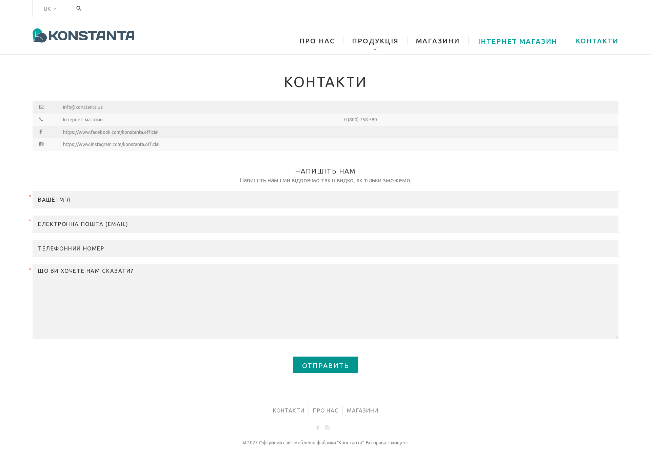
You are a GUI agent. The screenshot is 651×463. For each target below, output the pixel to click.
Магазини (362, 410)
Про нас (325, 410)
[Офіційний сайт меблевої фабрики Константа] (83, 35)
